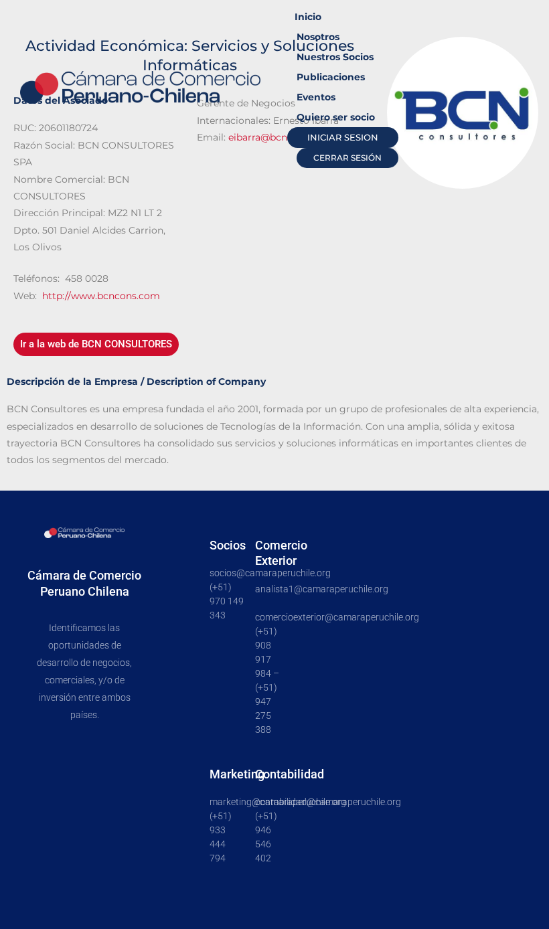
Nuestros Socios (335, 57)
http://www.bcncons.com (101, 295)
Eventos (316, 97)
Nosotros (318, 37)
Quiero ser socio (336, 117)
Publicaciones (331, 77)
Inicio (308, 17)
